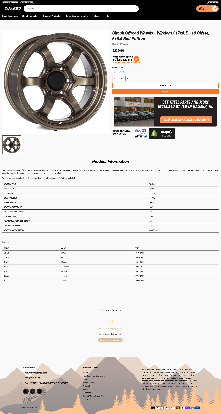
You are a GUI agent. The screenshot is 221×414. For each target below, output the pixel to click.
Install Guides (88, 382)
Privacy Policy (88, 386)
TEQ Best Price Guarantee (94, 376)
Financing (87, 379)
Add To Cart (165, 85)
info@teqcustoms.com (10, 2)
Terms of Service (90, 393)
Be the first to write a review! (110, 340)
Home (85, 372)
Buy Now (165, 91)
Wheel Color (118, 67)
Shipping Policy (89, 389)
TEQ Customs (32, 407)
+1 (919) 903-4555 (27, 2)
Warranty (87, 399)
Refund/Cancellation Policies (95, 396)
